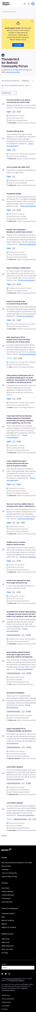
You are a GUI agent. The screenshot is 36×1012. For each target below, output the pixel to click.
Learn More (18, 45)
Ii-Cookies (5, 1006)
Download (5, 888)
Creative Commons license (14, 989)
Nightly (4, 924)
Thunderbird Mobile (14, 194)
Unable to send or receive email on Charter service (16, 543)
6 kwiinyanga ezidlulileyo (25, 684)
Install (29, 288)
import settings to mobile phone (18, 268)
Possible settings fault (15, 131)
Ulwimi (4, 964)
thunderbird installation (15, 693)
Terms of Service (8, 999)
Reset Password (8, 946)
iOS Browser (6, 898)
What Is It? (6, 942)
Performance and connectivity (18, 529)
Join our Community (9, 873)
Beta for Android (8, 920)
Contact (5, 1009)
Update (29, 715)
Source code (6, 866)
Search (24, 3)
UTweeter (5, 869)
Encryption (30, 403)
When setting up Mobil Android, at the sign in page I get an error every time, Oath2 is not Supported (19, 654)
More (27, 85)
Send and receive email (16, 118)
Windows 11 (25, 81)
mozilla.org (6, 995)
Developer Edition (8, 913)
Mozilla (6, 850)
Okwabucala (6, 1002)
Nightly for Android (9, 927)
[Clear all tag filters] (32, 80)
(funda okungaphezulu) (27, 244)
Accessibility (31, 154)
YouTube (6, 974)
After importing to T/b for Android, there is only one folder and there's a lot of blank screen (18, 339)
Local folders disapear (15, 767)
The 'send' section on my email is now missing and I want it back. (18, 101)
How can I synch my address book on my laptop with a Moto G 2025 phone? (21, 505)
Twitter (2, 974)
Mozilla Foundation (17, 980)
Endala (4, 835)
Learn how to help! (13, 72)
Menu (28, 3)
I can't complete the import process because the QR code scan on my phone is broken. (17, 463)
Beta (3, 917)
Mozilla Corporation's (13, 979)
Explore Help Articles (9, 876)
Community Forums (9, 12)
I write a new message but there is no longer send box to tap (18, 582)
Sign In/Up (6, 939)
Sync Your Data (7, 949)
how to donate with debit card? (18, 167)
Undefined (30, 180)
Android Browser (8, 895)
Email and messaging (15, 679)
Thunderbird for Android (16, 115)
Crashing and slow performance (18, 789)
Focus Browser (7, 902)
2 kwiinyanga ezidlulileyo (26, 367)
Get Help (5, 953)
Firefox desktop (7, 891)
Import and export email (16, 448)
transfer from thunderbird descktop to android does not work (19, 231)
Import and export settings (17, 216)
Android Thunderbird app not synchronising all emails (17, 303)
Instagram (9, 974)
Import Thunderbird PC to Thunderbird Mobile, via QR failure (19, 730)
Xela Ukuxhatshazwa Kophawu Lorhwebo (17, 863)
